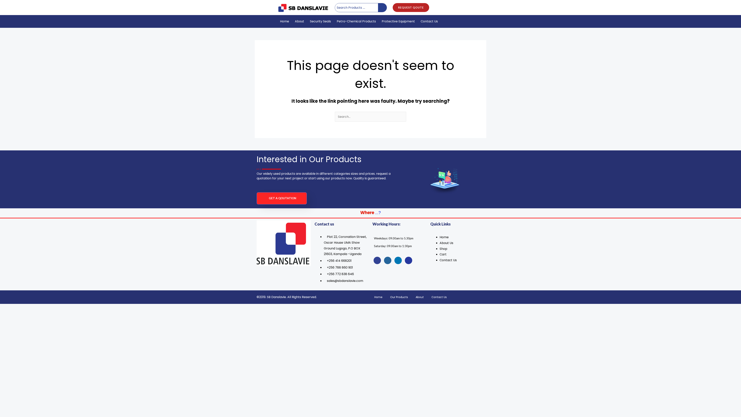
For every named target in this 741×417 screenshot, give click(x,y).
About (299, 21)
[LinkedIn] (398, 260)
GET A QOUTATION (282, 198)
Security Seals (320, 21)
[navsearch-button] (474, 21)
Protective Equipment (398, 21)
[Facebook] (377, 260)
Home (284, 21)
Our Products (399, 297)
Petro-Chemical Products (356, 21)
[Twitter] (388, 260)
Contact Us (429, 21)
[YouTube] (408, 260)
